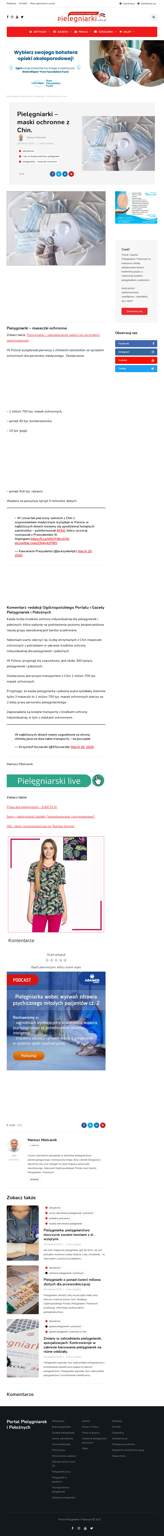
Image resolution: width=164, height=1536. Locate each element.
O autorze (34, 1145)
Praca (83, 32)
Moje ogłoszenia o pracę (42, 3)
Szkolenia (105, 32)
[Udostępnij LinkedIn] (65, 174)
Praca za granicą (90, 1432)
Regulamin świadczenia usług (128, 1450)
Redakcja (11, 3)
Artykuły (40, 32)
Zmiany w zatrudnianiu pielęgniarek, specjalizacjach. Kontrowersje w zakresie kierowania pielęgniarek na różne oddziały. (73, 1345)
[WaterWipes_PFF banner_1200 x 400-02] (82, 67)
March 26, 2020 (82, 747)
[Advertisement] (67, 293)
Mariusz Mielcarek (36, 137)
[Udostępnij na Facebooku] (52, 174)
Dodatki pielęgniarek (63, 1432)
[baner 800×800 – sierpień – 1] (56, 1021)
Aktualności (27, 96)
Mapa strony (119, 1456)
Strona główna (13, 96)
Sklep (127, 32)
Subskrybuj (128, 3)
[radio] (47, 961)
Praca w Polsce (90, 1426)
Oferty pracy (59, 1450)
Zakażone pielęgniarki (63, 1497)
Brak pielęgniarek (61, 1426)
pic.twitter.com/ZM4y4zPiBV (36, 543)
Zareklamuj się (148, 3)
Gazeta (63, 32)
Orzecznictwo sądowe (64, 1456)
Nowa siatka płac (61, 1444)
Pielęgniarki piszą (61, 1471)
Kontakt (23, 3)
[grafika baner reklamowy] (136, 207)
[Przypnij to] (71, 174)
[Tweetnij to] (59, 174)
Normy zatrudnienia (62, 1438)
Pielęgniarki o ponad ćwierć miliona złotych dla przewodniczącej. (72, 1282)
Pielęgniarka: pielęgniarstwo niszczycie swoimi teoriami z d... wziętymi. (69, 1234)
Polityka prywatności (123, 1444)
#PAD (61, 530)
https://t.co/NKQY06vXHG (50, 539)
